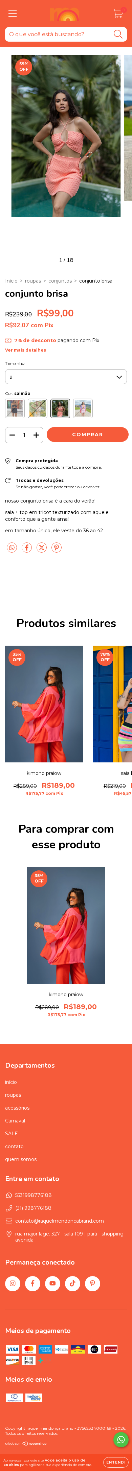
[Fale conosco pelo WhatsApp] (121, 1439)
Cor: (17, 393)
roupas (33, 281)
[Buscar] (118, 34)
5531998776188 (33, 1195)
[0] (118, 15)
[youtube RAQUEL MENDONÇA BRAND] (52, 1283)
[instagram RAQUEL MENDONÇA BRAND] (12, 1283)
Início (11, 281)
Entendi (116, 1462)
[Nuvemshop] (26, 1444)
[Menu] (12, 14)
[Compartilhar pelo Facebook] (27, 551)
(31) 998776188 (33, 1208)
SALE (11, 1134)
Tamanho (14, 363)
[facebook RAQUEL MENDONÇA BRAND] (32, 1283)
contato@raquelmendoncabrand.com (59, 1221)
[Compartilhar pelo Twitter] (42, 551)
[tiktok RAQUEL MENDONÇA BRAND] (72, 1283)
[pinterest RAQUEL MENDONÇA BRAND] (92, 1283)
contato (14, 1146)
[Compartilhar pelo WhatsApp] (12, 547)
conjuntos (60, 281)
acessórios (17, 1108)
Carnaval (15, 1121)
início (11, 1082)
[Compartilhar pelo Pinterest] (56, 551)
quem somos (21, 1159)
